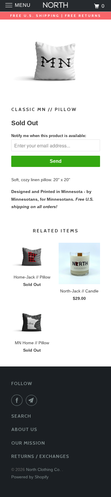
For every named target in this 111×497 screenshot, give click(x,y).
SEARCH (21, 416)
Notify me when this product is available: (48, 136)
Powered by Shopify (30, 477)
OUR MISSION (28, 443)
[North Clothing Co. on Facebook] (18, 400)
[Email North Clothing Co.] (32, 400)
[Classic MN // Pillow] (55, 61)
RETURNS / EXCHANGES (40, 456)
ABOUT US (24, 429)
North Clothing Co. (44, 469)
